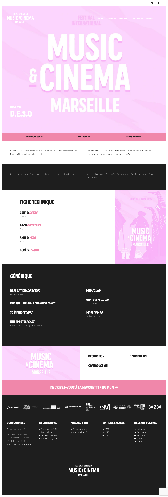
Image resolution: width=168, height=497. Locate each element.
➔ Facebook (140, 432)
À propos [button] (110, 18)
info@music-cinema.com (19, 444)
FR (152, 3)
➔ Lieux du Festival (48, 435)
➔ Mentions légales (48, 438)
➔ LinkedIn (139, 438)
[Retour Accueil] (25, 19)
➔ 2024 (105, 435)
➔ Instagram (140, 429)
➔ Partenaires (45, 432)
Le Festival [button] (123, 18)
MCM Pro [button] (149, 18)
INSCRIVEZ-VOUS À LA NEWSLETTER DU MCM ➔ (84, 387)
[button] (160, 19)
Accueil (100, 18)
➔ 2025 (105, 432)
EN (158, 3)
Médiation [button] (136, 18)
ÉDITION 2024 (15, 107)
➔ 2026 (105, 429)
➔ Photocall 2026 (78, 432)
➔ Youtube (139, 435)
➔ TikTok (138, 441)
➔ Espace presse (78, 429)
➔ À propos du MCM (48, 429)
